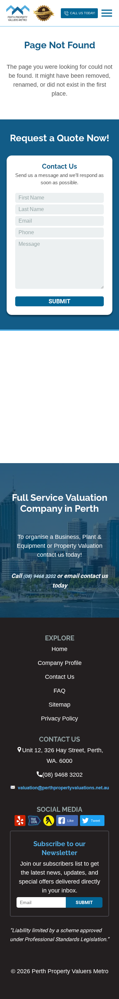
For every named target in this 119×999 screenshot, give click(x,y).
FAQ (59, 690)
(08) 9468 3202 (39, 576)
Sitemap (59, 704)
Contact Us (59, 676)
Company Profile (60, 663)
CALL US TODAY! (82, 13)
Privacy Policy (59, 718)
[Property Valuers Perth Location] (59, 397)
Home (59, 649)
